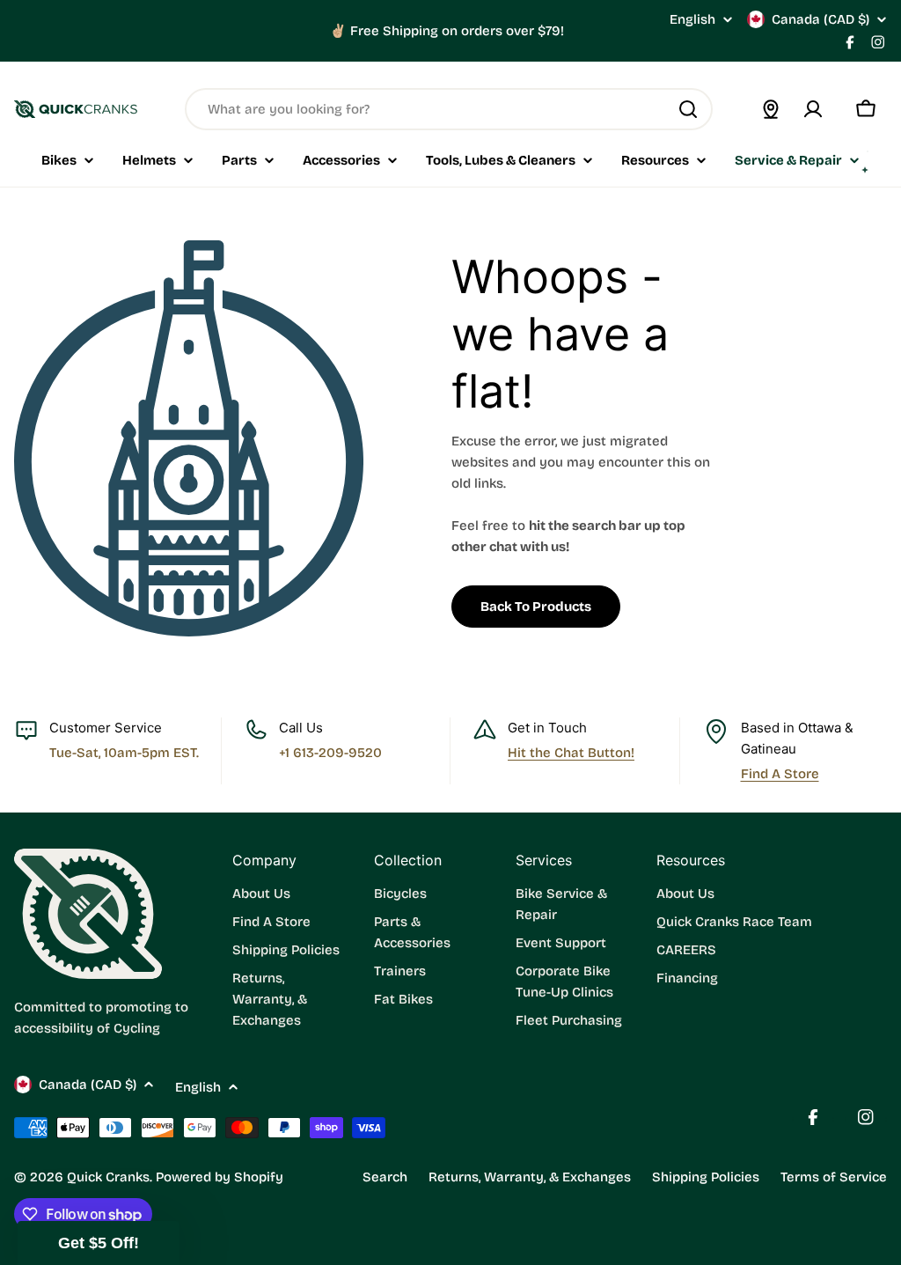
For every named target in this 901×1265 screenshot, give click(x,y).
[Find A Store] (770, 109)
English (692, 19)
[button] (98, 1243)
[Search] (688, 109)
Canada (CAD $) (820, 19)
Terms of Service (833, 1177)
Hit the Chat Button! (571, 753)
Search (385, 1177)
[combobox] (449, 109)
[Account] (813, 109)
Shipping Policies (705, 1177)
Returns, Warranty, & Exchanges (530, 1177)
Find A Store (780, 774)
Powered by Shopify (219, 1177)
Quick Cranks (108, 1177)
